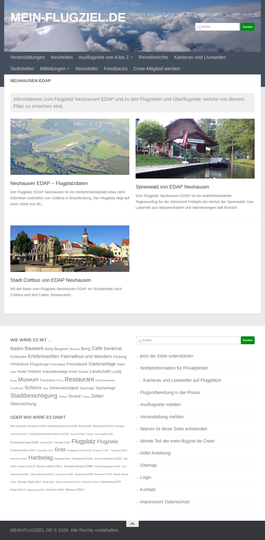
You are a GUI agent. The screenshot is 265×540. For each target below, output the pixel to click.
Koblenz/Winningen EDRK (107, 466)
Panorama (47, 380)
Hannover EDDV (18, 458)
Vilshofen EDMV (55, 490)
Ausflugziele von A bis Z (103, 57)
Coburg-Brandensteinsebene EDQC (48, 434)
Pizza (60, 380)
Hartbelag (40, 458)
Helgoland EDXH (62, 458)
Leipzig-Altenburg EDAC (42, 474)
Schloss (33, 387)
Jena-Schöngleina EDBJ (108, 458)
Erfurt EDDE (46, 442)
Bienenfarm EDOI (103, 426)
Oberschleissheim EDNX (68, 482)
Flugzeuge (39, 364)
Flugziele (107, 441)
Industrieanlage (55, 371)
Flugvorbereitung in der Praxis (170, 392)
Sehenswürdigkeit (64, 388)
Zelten (97, 396)
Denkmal (113, 348)
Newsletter (86, 68)
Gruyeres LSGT (101, 450)
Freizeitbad (57, 364)
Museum (28, 379)
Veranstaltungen (27, 57)
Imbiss (34, 371)
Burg (85, 348)
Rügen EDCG (18, 489)
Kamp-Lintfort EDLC (50, 466)
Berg (49, 349)
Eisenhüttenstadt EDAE (24, 442)
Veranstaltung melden (162, 416)
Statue (63, 396)
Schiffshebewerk (105, 380)
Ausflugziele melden (160, 404)
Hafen (121, 364)
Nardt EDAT (48, 482)
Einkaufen (18, 356)
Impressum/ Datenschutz (165, 501)
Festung (119, 357)
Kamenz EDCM (26, 466)
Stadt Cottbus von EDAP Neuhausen (50, 280)
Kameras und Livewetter (200, 57)
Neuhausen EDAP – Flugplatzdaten (49, 183)
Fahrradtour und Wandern (86, 356)
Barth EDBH (85, 426)
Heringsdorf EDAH (82, 458)
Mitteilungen (53, 68)
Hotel (22, 371)
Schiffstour (16, 388)
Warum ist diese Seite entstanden (173, 428)
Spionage (87, 388)
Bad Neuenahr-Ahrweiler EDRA (28, 426)
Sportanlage (105, 388)
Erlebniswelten (43, 356)
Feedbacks (116, 68)
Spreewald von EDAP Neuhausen (172, 187)
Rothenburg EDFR (110, 482)
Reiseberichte (153, 57)
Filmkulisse (19, 364)
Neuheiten (62, 57)
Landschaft (100, 371)
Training (86, 396)
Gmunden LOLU (45, 450)
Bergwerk (61, 349)
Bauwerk (34, 348)
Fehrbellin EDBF (62, 442)
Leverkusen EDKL (64, 474)
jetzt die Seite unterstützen (166, 356)
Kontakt (147, 489)
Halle (13, 371)
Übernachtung (23, 403)
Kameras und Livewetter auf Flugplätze (182, 380)
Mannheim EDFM (103, 474)
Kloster (83, 371)
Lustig (116, 372)
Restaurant (79, 379)
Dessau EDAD (77, 434)
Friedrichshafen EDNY (23, 450)
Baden (16, 348)
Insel (73, 372)
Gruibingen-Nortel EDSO (79, 450)
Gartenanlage (102, 363)
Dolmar (90, 434)
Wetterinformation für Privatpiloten (174, 368)
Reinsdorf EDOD (90, 482)
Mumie (13, 380)
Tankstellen (22, 68)
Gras (60, 449)
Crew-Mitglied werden (157, 68)
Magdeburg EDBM (84, 474)
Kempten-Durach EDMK (78, 466)
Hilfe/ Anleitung (155, 453)
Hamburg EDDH (119, 450)
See (45, 388)
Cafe (97, 348)
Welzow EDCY (75, 489)
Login (145, 477)
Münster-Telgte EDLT (29, 481)
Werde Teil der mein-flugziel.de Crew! (177, 441)
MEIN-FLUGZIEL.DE (68, 17)
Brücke (75, 349)
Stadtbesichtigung (33, 395)
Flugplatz (83, 441)
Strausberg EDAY (36, 490)
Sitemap (148, 465)
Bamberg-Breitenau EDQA (62, 426)
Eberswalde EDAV (104, 434)
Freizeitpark (76, 364)
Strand (74, 396)
